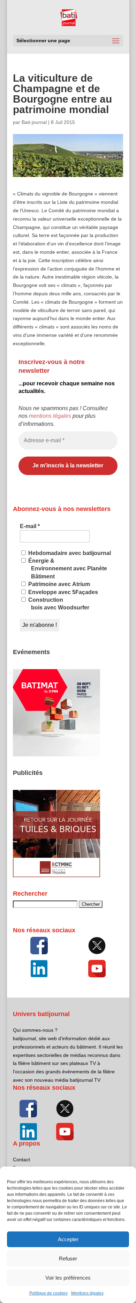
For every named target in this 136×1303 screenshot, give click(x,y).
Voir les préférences (68, 1278)
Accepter (68, 1239)
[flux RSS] (39, 945)
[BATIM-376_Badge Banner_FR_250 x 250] (56, 754)
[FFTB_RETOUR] (56, 875)
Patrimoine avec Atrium (58, 584)
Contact (21, 1159)
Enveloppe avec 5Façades (62, 592)
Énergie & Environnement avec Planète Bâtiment (67, 568)
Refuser (68, 1258)
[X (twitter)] (97, 945)
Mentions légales (87, 1293)
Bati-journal (34, 122)
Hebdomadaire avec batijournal (69, 553)
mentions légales (50, 416)
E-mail (30, 526)
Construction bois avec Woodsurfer (58, 603)
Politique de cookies (48, 1293)
